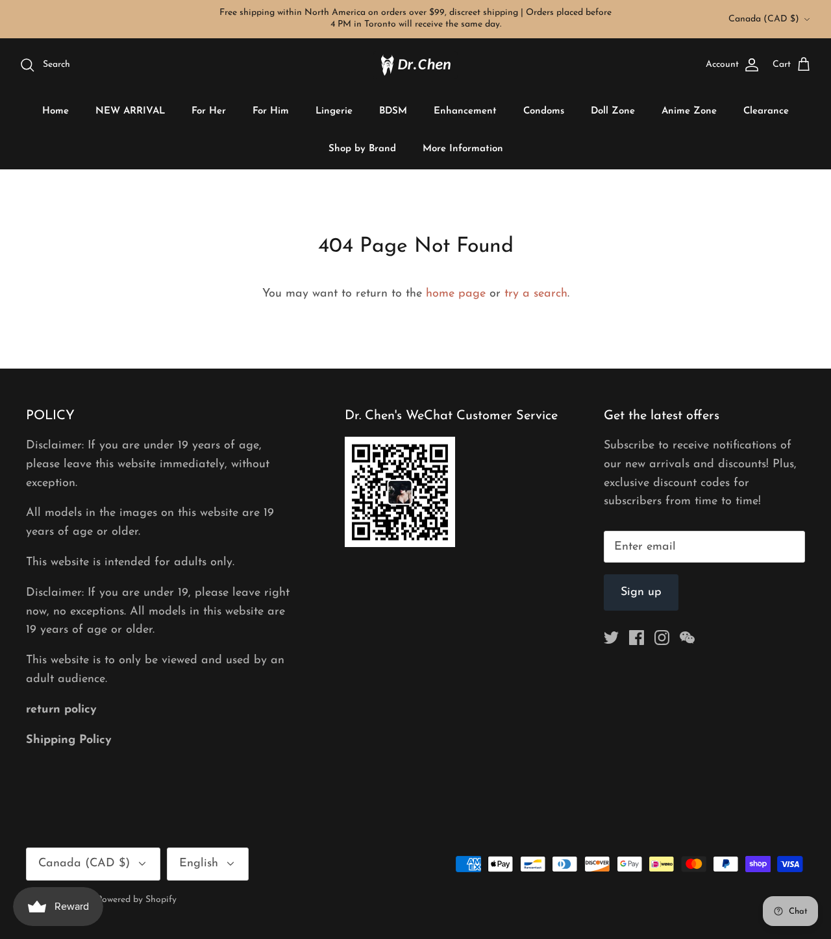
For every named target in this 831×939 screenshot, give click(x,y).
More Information (463, 149)
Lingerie (334, 111)
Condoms (543, 111)
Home (55, 111)
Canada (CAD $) (763, 19)
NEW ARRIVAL (130, 111)
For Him (271, 111)
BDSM (393, 111)
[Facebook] (636, 637)
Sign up (641, 592)
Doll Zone (613, 111)
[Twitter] (611, 637)
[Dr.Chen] (415, 65)
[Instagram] (661, 637)
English (198, 864)
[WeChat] (687, 637)
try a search (535, 294)
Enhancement (465, 111)
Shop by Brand (362, 149)
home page (456, 294)
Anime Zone (689, 111)
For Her (209, 111)
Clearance (766, 111)
